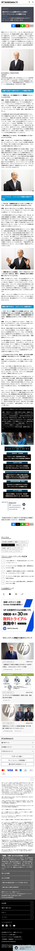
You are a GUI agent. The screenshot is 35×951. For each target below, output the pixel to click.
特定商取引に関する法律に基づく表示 (11, 895)
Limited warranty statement (9, 941)
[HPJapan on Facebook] (6, 925)
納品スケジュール (6, 892)
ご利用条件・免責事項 (7, 939)
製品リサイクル (18, 932)
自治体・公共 (5, 548)
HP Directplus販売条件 (7, 897)
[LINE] (3, 925)
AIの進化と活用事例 (7, 542)
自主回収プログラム (7, 932)
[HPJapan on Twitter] (10, 925)
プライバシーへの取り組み (8, 934)
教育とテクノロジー (21, 545)
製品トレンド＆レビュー (21, 542)
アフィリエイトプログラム (8, 893)
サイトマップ (18, 939)
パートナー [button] (4, 917)
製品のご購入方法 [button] (6, 908)
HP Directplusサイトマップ (24, 893)
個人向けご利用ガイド (15, 861)
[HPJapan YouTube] (14, 925)
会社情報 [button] (4, 903)
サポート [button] (4, 912)
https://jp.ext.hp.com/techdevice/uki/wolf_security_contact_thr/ (15, 507)
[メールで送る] (27, 25)
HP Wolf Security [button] (9, 669)
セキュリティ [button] (19, 669)
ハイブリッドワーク (17, 548)
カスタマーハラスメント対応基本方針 (11, 937)
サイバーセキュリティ (8, 545)
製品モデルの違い (17, 867)
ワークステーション (7, 551)
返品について (15, 892)
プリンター (18, 551)
